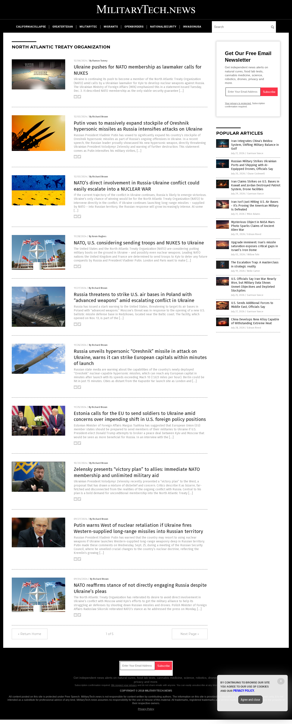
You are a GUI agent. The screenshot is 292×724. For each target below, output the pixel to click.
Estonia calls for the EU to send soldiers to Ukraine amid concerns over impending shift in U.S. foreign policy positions (140, 416)
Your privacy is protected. (238, 103)
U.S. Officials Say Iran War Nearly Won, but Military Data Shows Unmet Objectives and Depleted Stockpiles (253, 284)
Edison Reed (254, 234)
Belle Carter (253, 271)
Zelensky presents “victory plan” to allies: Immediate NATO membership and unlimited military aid (137, 472)
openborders (133, 26)
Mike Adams (253, 214)
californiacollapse (31, 26)
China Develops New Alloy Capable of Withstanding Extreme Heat (255, 321)
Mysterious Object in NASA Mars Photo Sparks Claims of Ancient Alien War (253, 226)
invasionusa (192, 26)
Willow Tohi (253, 254)
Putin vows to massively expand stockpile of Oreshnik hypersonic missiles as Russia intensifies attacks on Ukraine (138, 126)
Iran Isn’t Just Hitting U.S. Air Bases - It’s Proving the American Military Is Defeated (255, 205)
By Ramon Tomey (98, 60)
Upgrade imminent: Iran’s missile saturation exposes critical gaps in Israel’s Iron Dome (254, 246)
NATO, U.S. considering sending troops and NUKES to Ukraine (139, 243)
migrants (111, 26)
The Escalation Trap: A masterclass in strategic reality (255, 264)
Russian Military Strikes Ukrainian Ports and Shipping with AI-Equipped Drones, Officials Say (253, 165)
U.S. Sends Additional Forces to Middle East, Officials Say (252, 305)
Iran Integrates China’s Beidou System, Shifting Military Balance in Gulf (255, 144)
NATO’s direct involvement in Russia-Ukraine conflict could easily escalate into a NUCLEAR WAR (136, 186)
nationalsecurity (163, 26)
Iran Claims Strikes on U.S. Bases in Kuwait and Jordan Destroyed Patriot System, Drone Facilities (255, 185)
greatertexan (62, 26)
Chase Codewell (256, 173)
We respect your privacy (124, 685)
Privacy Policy (146, 709)
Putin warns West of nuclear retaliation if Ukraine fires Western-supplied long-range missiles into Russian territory (138, 528)
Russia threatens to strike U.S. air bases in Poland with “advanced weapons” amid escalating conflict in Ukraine (134, 298)
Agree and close (250, 699)
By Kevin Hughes (97, 236)
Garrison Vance (255, 153)
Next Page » (189, 634)
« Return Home (29, 634)
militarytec (88, 26)
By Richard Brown (98, 116)
